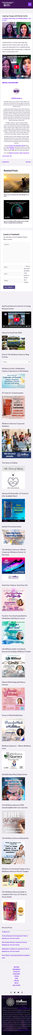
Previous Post (5, 162)
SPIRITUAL (16, 981)
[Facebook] (11, 992)
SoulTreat (23, 145)
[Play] (4, 326)
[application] (16, 320)
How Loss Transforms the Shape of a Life (16, 195)
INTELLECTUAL (16, 972)
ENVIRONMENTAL (16, 969)
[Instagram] (22, 992)
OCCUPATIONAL (16, 974)
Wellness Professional (13, 153)
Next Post (29, 162)
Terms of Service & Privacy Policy (24, 1008)
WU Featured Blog (17, 145)
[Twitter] (14, 992)
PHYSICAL (16, 976)
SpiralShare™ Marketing (24, 1030)
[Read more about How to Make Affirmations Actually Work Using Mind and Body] (16, 209)
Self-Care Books (10, 147)
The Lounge (12, 148)
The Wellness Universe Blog (8, 18)
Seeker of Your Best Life (24, 153)
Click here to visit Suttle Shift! (10, 83)
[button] (26, 4)
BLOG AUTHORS (16, 985)
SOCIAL (16, 978)
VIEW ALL (16, 983)
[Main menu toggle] (29, 4)
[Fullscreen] (29, 326)
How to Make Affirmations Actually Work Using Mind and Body (16, 222)
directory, (11, 145)
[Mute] (26, 326)
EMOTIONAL (16, 967)
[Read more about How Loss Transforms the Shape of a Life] (16, 183)
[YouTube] (18, 992)
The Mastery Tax (6, 932)
